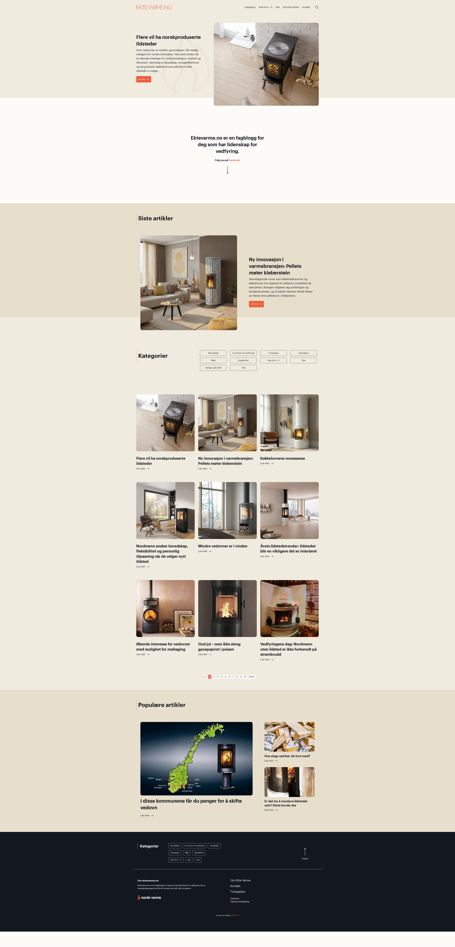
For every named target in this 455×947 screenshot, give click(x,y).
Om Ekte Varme (240, 880)
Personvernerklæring (239, 902)
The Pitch (235, 915)
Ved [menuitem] (277, 7)
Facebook (234, 898)
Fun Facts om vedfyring (194, 846)
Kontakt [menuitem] (306, 7)
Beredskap (174, 846)
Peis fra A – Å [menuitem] (265, 7)
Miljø (187, 853)
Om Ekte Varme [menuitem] (291, 7)
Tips (189, 860)
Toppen (305, 859)
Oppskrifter (199, 853)
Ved (198, 860)
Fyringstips (214, 846)
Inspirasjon (174, 853)
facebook (234, 160)
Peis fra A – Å (176, 860)
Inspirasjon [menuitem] (250, 7)
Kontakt (235, 886)
